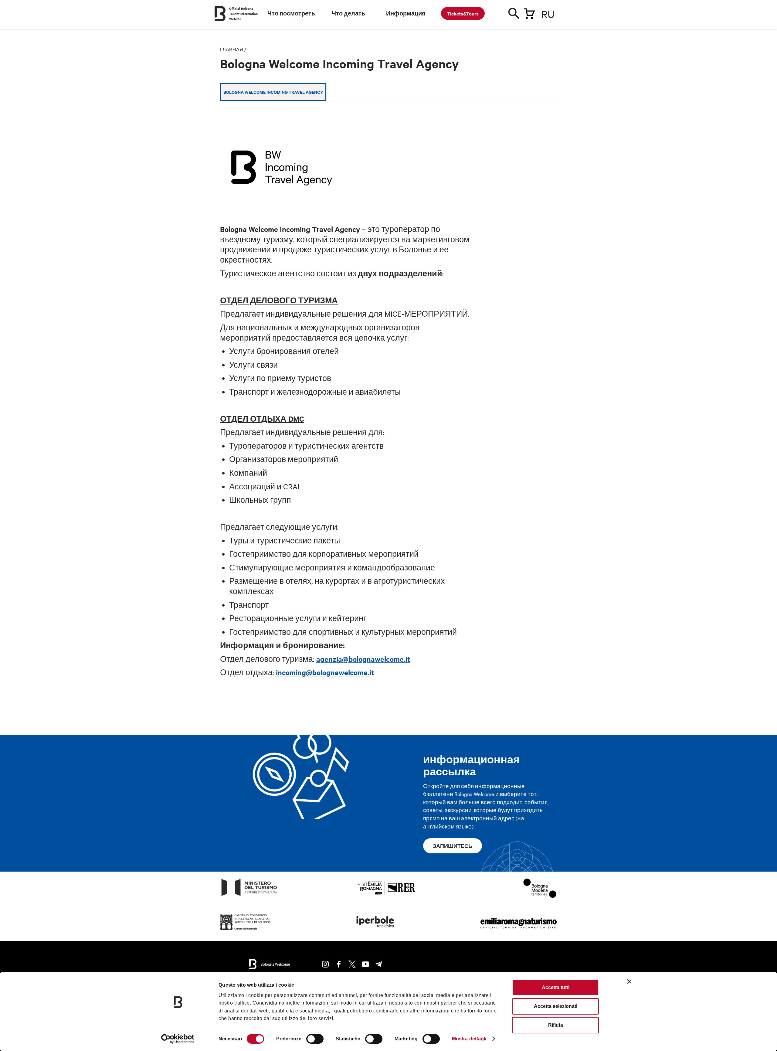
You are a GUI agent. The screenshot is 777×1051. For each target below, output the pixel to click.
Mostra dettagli (469, 1038)
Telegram (378, 964)
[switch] (315, 1039)
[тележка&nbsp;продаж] (529, 12)
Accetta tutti (555, 987)
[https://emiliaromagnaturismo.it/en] (518, 930)
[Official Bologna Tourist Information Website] (220, 13)
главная (231, 49)
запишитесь (452, 845)
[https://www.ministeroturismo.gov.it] (249, 896)
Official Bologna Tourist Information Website (243, 13)
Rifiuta (555, 1025)
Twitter (352, 964)
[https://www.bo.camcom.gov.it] (245, 930)
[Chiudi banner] (629, 981)
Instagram (325, 964)
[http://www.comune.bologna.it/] (375, 930)
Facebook (338, 964)
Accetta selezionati (555, 1006)
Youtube (365, 964)
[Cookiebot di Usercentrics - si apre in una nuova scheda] (177, 1039)
